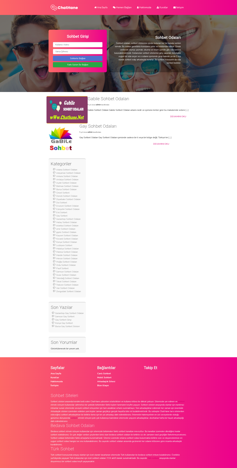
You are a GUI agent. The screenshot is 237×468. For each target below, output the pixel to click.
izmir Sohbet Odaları (65, 228)
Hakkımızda (145, 7)
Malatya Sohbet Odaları (67, 248)
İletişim (180, 7)
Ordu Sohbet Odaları (66, 265)
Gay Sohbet (61, 215)
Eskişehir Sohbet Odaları (68, 209)
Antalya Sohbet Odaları (67, 179)
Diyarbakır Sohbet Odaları (68, 199)
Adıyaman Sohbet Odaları (68, 173)
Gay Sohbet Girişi (63, 319)
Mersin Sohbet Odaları (66, 258)
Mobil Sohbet (104, 377)
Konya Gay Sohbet (64, 323)
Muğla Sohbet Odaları (66, 261)
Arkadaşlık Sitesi (106, 381)
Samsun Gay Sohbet (64, 316)
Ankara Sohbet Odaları (67, 176)
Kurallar (163, 7)
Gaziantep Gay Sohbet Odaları (69, 313)
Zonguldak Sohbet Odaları (68, 291)
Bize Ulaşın (103, 385)
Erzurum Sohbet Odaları (67, 205)
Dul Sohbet (61, 202)
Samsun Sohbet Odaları (67, 271)
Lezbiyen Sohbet (64, 245)
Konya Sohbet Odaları (66, 242)
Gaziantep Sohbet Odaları (68, 219)
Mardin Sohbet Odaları (66, 255)
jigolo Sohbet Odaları (66, 232)
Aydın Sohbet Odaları (66, 182)
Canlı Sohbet (104, 373)
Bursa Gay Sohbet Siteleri (67, 326)
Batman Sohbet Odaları (67, 186)
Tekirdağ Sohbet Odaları (67, 278)
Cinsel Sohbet (63, 192)
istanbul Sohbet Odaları (67, 225)
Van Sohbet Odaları (65, 288)
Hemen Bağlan (123, 7)
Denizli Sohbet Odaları (66, 196)
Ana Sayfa (102, 7)
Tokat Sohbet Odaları (66, 281)
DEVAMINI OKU (178, 116)
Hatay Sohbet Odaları (66, 222)
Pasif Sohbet (62, 268)
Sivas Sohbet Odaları (66, 274)
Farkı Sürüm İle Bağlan (77, 64)
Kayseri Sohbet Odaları (67, 235)
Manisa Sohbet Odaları (67, 251)
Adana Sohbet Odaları (66, 169)
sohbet (181, 401)
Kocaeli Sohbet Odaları (67, 238)
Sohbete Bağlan (77, 58)
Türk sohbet (153, 458)
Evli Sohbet (61, 212)
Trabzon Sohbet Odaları (67, 284)
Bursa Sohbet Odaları (66, 189)
